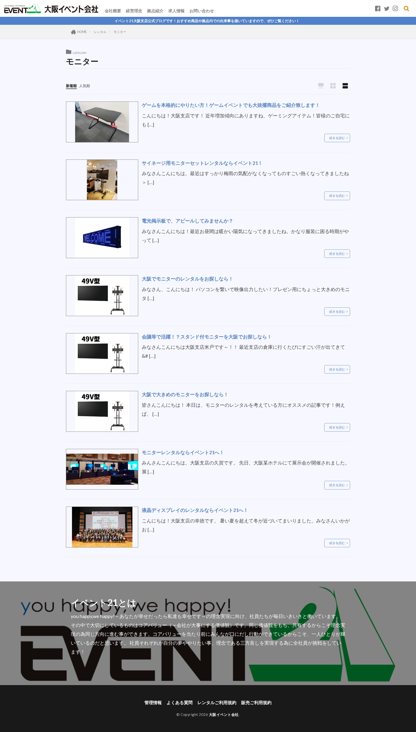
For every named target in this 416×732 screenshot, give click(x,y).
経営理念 (134, 10)
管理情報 (153, 702)
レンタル (100, 32)
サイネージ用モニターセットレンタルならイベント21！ (202, 163)
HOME (82, 32)
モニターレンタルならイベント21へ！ (183, 452)
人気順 (84, 85)
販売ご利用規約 (256, 702)
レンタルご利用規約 (216, 702)
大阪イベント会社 (224, 714)
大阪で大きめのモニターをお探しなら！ (185, 394)
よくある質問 (180, 702)
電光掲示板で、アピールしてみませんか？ (187, 220)
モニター (120, 32)
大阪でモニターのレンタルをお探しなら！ (187, 278)
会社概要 (113, 10)
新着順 (71, 85)
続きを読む (337, 138)
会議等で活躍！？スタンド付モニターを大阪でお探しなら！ (207, 336)
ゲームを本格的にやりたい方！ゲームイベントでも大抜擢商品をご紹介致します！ (231, 105)
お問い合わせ (201, 10)
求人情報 (176, 10)
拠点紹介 (155, 10)
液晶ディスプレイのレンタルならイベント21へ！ (195, 510)
